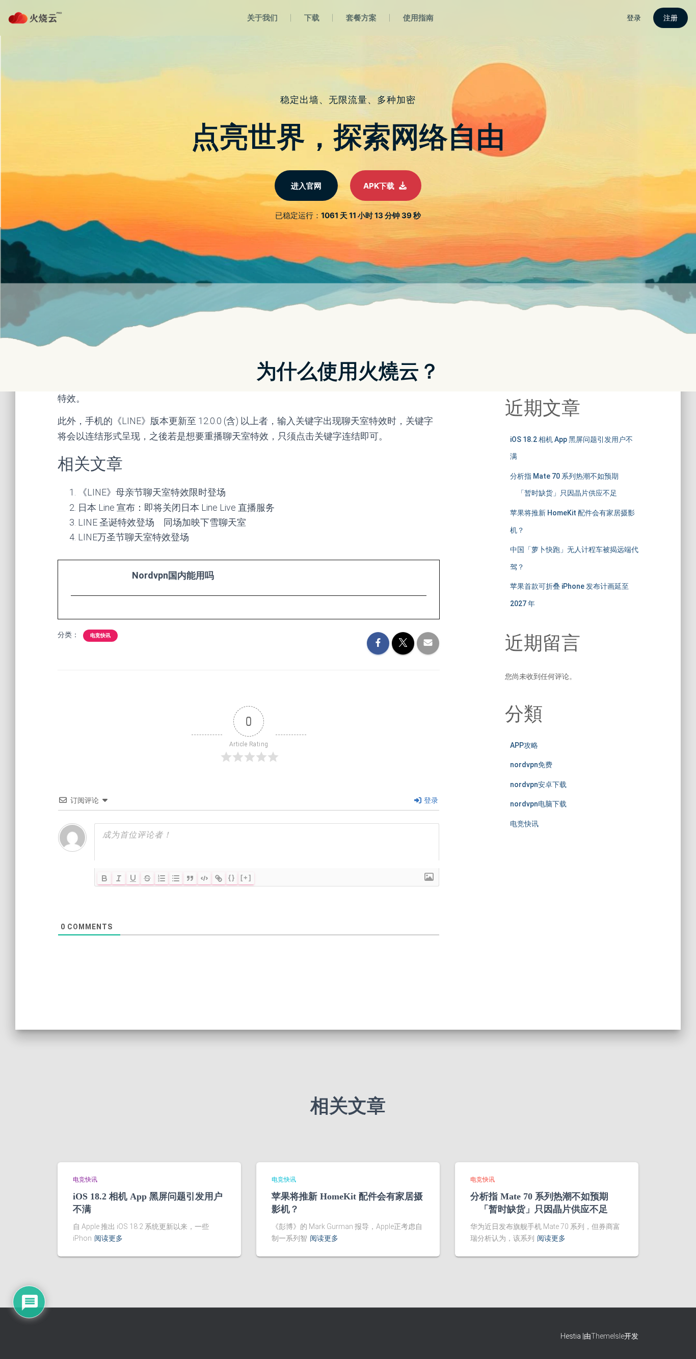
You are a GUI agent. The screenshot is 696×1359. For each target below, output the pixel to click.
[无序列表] (176, 878)
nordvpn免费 (531, 765)
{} (231, 877)
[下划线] (133, 878)
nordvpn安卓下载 (538, 784)
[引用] (190, 878)
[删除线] (147, 878)
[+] (246, 877)
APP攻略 (524, 745)
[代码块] (204, 878)
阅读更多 (108, 1238)
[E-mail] (76, 615)
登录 (430, 800)
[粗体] (104, 878)
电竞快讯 (100, 635)
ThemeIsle (607, 1336)
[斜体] (119, 878)
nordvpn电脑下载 (538, 804)
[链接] (218, 878)
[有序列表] (161, 878)
